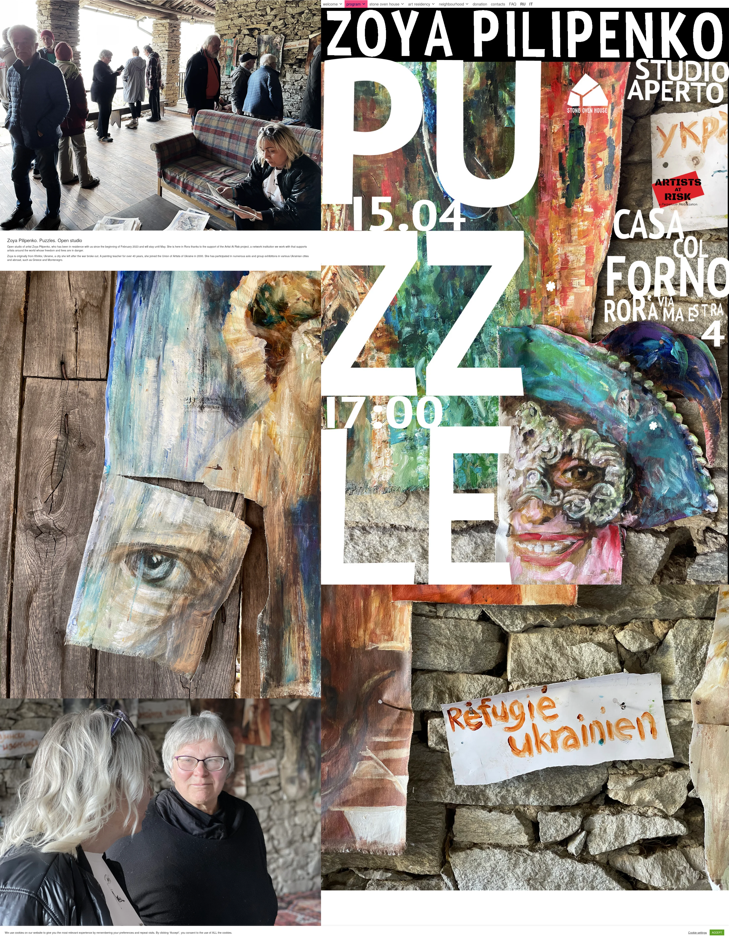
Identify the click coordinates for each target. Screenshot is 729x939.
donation (480, 4)
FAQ (512, 4)
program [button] (353, 4)
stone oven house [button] (384, 4)
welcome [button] (330, 4)
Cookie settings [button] (697, 932)
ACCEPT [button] (717, 932)
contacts (498, 4)
